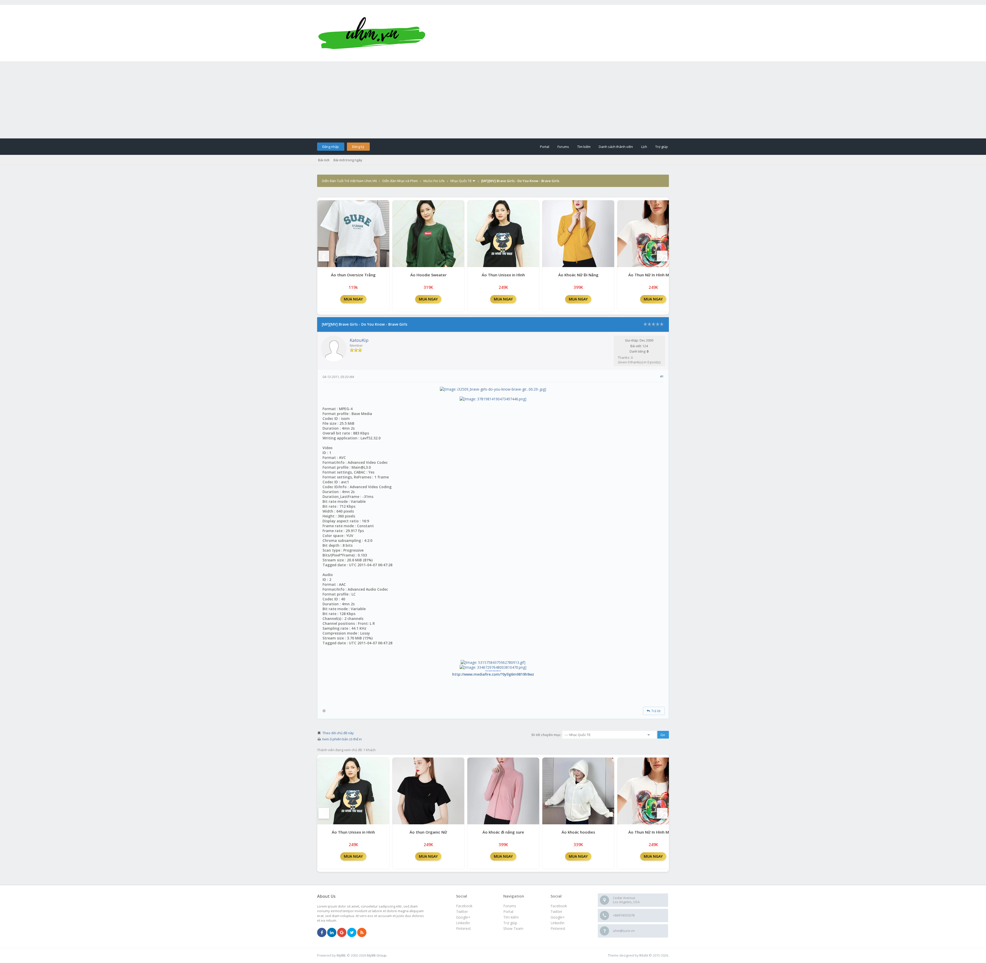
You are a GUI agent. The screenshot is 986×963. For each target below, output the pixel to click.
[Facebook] (321, 932)
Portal (544, 146)
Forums (563, 146)
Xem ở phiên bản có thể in (342, 739)
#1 (661, 376)
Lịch (644, 146)
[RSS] (361, 932)
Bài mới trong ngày (348, 160)
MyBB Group (376, 955)
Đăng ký (358, 146)
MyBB (341, 955)
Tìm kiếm (584, 146)
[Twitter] (351, 932)
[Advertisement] (493, 100)
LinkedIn (557, 922)
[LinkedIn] (331, 932)
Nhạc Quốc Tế (460, 180)
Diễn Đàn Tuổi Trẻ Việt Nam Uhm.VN (349, 180)
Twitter (556, 911)
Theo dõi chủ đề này (338, 733)
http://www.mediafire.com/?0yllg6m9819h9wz (493, 674)
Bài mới (323, 160)
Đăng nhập (330, 146)
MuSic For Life (434, 180)
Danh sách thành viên (616, 146)
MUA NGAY (353, 299)
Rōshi (643, 955)
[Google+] (341, 932)
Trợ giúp (661, 146)
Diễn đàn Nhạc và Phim (400, 180)
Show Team (513, 928)
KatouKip (359, 340)
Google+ (558, 917)
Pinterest (558, 928)
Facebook (559, 905)
